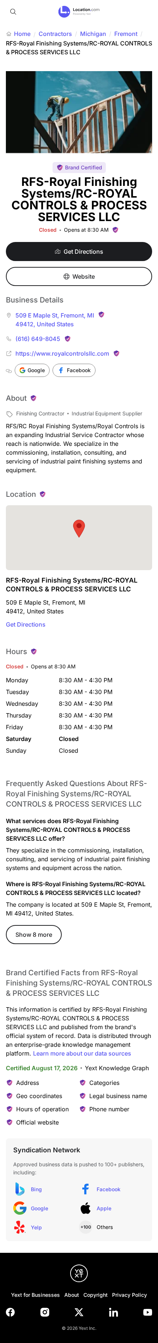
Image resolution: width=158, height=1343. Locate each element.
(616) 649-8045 (37, 338)
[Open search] (13, 11)
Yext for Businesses (35, 1295)
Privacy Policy (129, 1295)
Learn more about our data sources (82, 1053)
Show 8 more (33, 934)
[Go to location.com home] (79, 12)
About (71, 1295)
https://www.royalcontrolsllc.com (62, 353)
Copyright (95, 1295)
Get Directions (26, 624)
